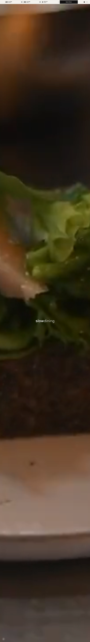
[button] (14, 2)
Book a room (69, 2)
